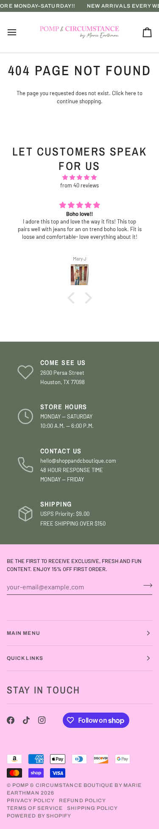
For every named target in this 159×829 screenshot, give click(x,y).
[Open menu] (19, 32)
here (130, 93)
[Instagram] (42, 720)
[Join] (145, 585)
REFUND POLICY (82, 801)
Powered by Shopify (39, 816)
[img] (79, 177)
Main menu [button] (23, 633)
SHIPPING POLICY (92, 808)
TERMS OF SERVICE (35, 808)
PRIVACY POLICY (31, 801)
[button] (73, 298)
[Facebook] (10, 720)
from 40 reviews (79, 185)
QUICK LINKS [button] (25, 658)
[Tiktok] (26, 720)
